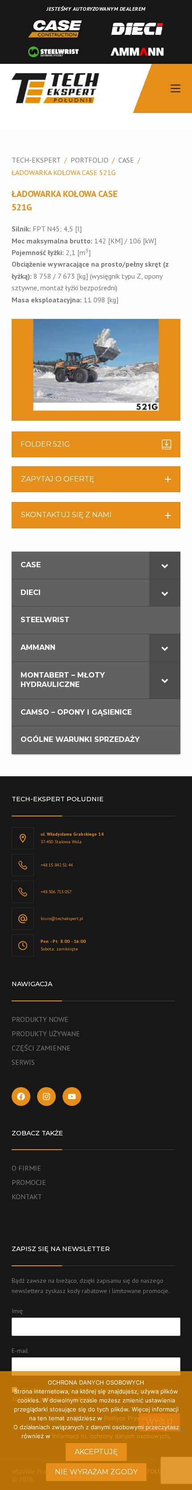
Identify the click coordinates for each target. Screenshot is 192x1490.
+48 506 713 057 (56, 892)
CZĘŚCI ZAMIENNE (41, 1047)
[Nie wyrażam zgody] (180, 1430)
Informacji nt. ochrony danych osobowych (110, 1436)
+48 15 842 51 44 (57, 865)
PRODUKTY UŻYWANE (46, 1033)
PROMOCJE (29, 1182)
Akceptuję (96, 1452)
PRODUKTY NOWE (40, 1019)
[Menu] (175, 88)
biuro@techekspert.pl (62, 918)
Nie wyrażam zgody (96, 1472)
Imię (17, 1311)
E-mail (20, 1351)
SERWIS (23, 1062)
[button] (96, 479)
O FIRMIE (26, 1168)
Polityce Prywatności (133, 1418)
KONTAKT (27, 1196)
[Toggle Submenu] (164, 565)
